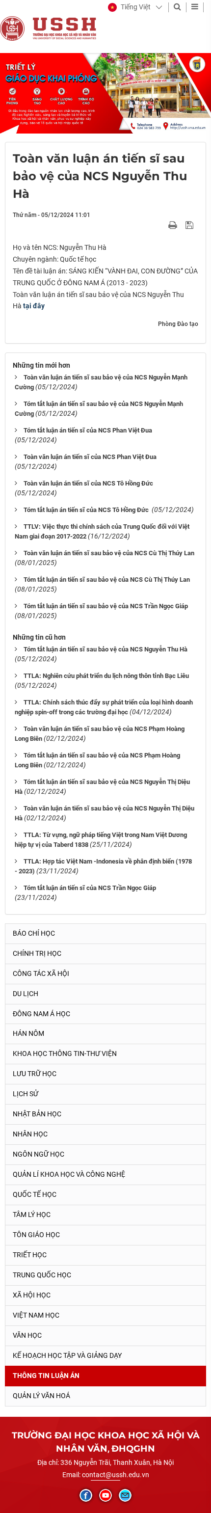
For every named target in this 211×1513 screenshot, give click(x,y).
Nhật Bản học (37, 1114)
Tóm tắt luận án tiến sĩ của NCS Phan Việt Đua (88, 430)
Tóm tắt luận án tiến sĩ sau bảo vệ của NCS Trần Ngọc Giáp (106, 606)
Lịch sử (25, 1094)
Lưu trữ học (34, 1074)
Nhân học (30, 1134)
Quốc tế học (34, 1194)
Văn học (27, 1335)
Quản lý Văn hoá (41, 1396)
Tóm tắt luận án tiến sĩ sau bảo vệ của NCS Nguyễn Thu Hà (105, 649)
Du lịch (25, 994)
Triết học (30, 1255)
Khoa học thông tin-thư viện (65, 1053)
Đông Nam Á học (41, 1014)
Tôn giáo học (36, 1235)
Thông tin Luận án (46, 1375)
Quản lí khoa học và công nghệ (69, 1174)
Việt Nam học (36, 1315)
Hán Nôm (28, 1033)
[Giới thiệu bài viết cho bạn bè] (161, 224)
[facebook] (86, 1495)
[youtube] (105, 1495)
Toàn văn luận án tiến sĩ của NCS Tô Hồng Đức (88, 483)
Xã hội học (32, 1295)
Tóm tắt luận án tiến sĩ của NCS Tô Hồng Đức (87, 509)
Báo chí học (34, 933)
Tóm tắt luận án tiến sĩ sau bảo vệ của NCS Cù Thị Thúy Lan (107, 579)
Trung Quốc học (42, 1275)
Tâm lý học (32, 1214)
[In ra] (173, 224)
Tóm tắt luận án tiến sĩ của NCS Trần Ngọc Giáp (90, 888)
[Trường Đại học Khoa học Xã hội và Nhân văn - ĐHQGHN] (12, 28)
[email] (125, 1495)
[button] (129, 7)
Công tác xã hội (41, 973)
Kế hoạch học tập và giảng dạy (67, 1355)
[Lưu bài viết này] (190, 224)
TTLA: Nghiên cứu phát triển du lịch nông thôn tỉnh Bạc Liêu (106, 675)
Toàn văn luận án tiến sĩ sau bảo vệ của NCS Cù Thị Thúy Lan (109, 553)
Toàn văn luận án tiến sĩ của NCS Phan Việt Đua (90, 456)
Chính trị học (37, 953)
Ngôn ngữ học (38, 1154)
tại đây (33, 306)
